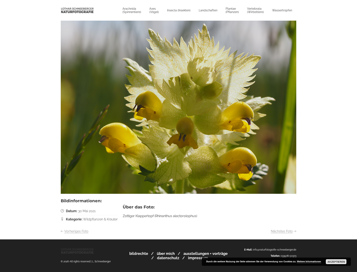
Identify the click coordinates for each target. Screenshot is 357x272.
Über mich (166, 253)
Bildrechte (138, 253)
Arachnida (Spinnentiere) (132, 10)
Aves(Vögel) (154, 10)
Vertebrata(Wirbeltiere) (255, 10)
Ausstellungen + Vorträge (205, 253)
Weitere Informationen (309, 261)
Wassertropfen (282, 10)
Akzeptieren (336, 262)
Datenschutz (168, 258)
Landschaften (208, 10)
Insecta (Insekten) (178, 10)
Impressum (198, 258)
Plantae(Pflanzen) (232, 10)
